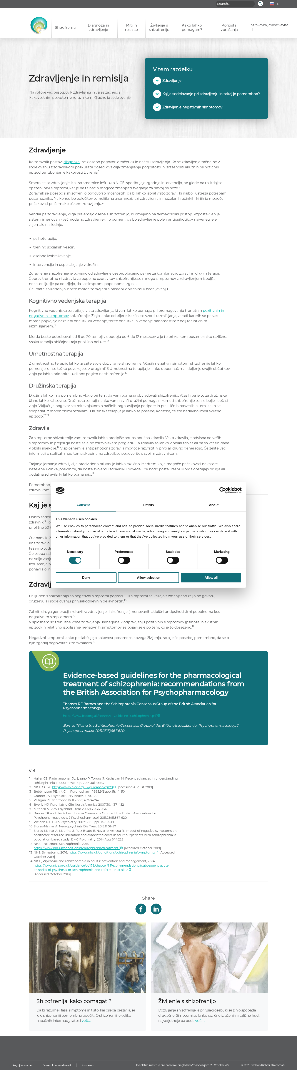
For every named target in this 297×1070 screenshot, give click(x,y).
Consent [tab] (83, 505)
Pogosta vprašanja (229, 27)
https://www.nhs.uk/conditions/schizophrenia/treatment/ (77, 848)
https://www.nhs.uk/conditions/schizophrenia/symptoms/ (112, 852)
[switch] (124, 560)
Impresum (88, 1065)
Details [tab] (148, 505)
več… (86, 1021)
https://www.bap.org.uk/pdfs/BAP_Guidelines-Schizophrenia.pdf (110, 716)
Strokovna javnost (265, 25)
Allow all (211, 577)
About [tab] (214, 505)
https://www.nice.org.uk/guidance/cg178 (82, 787)
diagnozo (71, 162)
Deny (86, 577)
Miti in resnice (131, 27)
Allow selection (148, 577)
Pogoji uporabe (22, 1065)
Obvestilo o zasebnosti (57, 1065)
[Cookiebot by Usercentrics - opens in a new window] (223, 490)
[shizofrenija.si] (30, 27)
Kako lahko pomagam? (192, 27)
